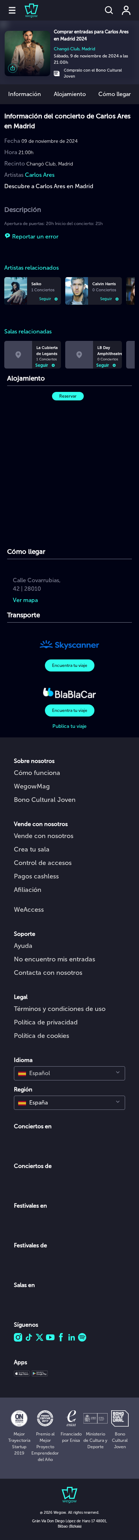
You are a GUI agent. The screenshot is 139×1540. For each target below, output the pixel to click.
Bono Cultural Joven (45, 799)
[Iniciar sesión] (126, 10)
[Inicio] (27, 10)
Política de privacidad (46, 1022)
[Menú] (12, 10)
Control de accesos (43, 862)
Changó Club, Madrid (74, 48)
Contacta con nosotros (48, 972)
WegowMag (32, 786)
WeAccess (29, 909)
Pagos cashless (36, 876)
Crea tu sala (32, 849)
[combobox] (69, 1073)
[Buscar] (109, 10)
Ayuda (23, 945)
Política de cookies (41, 1035)
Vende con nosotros (43, 835)
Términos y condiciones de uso (59, 1008)
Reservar (68, 396)
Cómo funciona (37, 772)
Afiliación (27, 889)
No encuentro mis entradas (54, 959)
